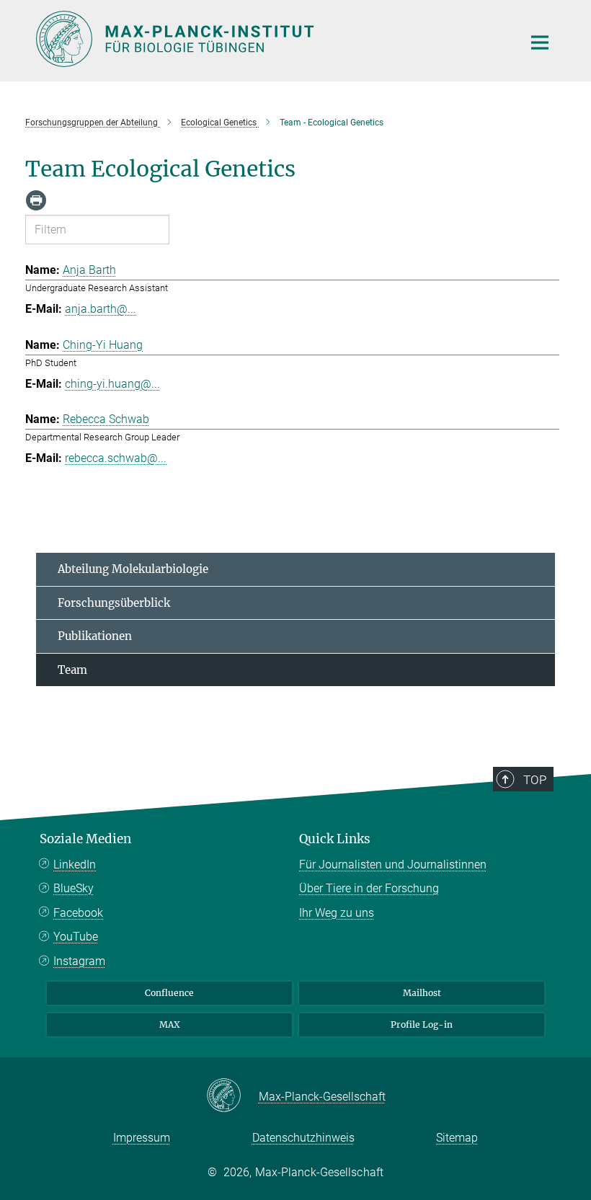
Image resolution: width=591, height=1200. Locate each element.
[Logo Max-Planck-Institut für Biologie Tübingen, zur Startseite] (270, 39)
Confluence (169, 992)
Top (534, 780)
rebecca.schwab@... (115, 458)
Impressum (141, 1138)
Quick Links (334, 839)
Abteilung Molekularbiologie (133, 569)
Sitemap (457, 1138)
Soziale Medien (85, 839)
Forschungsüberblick (114, 603)
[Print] (36, 200)
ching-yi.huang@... (112, 384)
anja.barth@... (100, 309)
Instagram (79, 961)
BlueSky (73, 888)
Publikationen (95, 636)
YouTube (75, 936)
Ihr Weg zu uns (336, 913)
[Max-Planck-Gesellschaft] (232, 1096)
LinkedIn (74, 864)
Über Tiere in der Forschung (369, 888)
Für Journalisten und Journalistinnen (392, 864)
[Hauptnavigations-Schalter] (539, 42)
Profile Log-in (422, 1024)
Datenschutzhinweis (303, 1138)
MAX (169, 1024)
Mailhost (422, 992)
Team (72, 670)
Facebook (78, 913)
